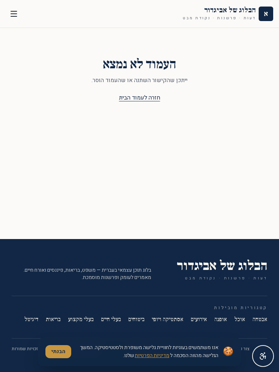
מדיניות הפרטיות (152, 355)
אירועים (199, 319)
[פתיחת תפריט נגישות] (263, 356)
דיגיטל (31, 319)
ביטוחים (136, 319)
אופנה (220, 319)
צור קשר (242, 349)
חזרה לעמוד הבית (139, 97)
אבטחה (259, 319)
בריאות (53, 319)
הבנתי (58, 351)
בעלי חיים (111, 319)
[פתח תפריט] (14, 14)
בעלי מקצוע (81, 319)
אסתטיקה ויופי (167, 319)
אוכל (239, 319)
